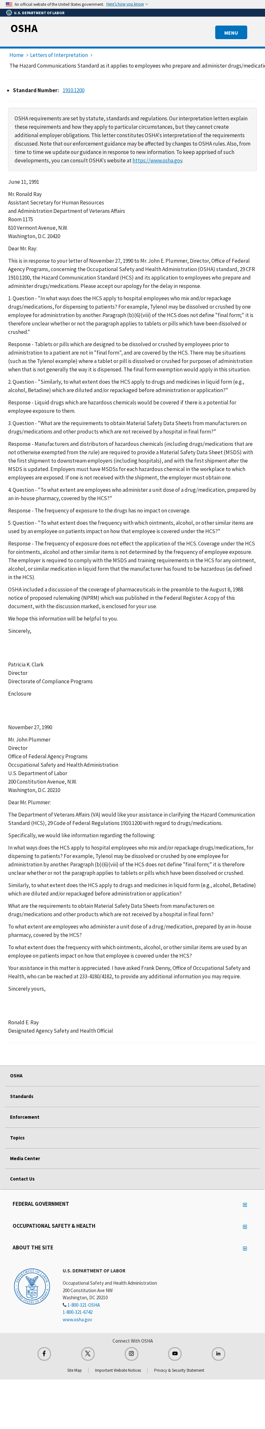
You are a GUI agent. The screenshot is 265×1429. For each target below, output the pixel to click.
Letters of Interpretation (59, 55)
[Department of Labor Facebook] (44, 1354)
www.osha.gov (77, 1319)
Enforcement (24, 1117)
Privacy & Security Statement (179, 1370)
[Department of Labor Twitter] (88, 1354)
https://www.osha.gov (157, 160)
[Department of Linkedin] (218, 1354)
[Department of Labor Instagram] (131, 1354)
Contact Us (22, 1179)
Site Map (74, 1370)
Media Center (25, 1158)
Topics (17, 1138)
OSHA (23, 28)
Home (16, 55)
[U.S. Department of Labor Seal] (32, 1286)
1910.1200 (73, 90)
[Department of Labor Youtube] (175, 1354)
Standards (21, 1096)
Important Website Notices (118, 1370)
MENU (231, 32)
